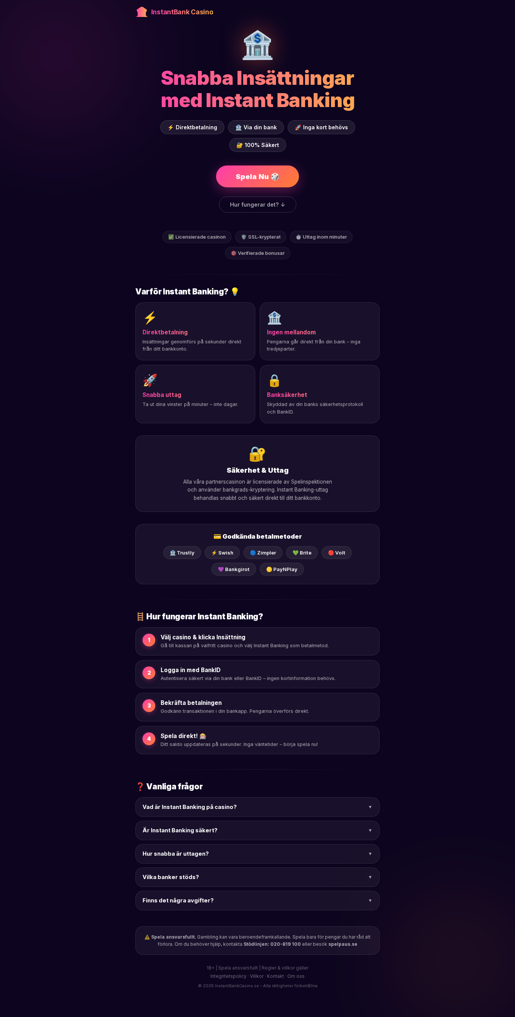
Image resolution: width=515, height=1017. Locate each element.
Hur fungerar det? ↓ (257, 204)
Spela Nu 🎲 (257, 176)
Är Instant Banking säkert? (257, 830)
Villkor (257, 976)
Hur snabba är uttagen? (257, 853)
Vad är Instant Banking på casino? (257, 807)
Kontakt (275, 976)
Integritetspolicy (228, 976)
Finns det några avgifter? (257, 900)
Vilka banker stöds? (257, 877)
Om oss (296, 976)
